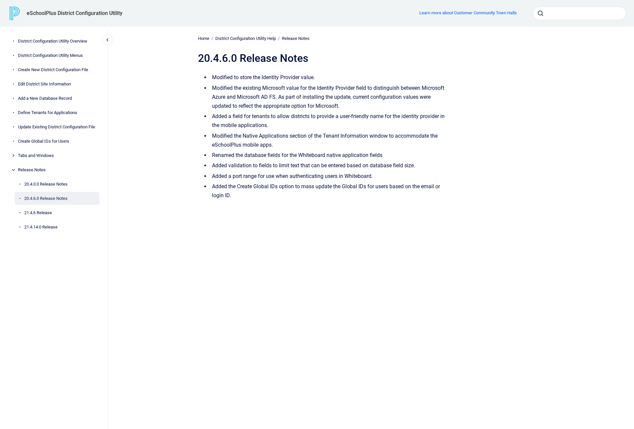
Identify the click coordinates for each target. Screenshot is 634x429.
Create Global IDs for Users (43, 141)
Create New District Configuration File (53, 69)
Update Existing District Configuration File (56, 126)
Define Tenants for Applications (47, 112)
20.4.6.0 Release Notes (46, 198)
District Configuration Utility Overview (52, 41)
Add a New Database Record (45, 98)
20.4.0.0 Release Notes (46, 184)
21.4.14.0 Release (41, 226)
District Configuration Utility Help (245, 38)
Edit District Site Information (44, 83)
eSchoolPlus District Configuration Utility (74, 13)
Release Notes (32, 169)
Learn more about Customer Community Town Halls (468, 12)
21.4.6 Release (38, 212)
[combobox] (579, 13)
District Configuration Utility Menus (50, 55)
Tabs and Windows (36, 155)
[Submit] (540, 13)
